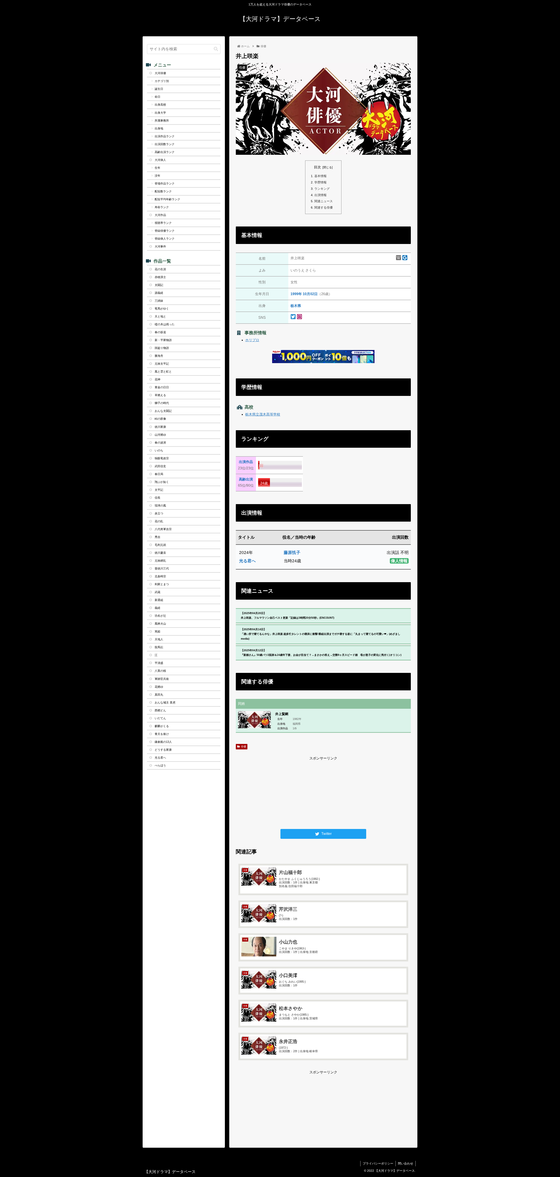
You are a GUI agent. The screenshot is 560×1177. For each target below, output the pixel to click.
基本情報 (320, 176)
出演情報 (320, 195)
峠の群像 (160, 418)
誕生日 (159, 89)
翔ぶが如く (162, 482)
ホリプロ (252, 340)
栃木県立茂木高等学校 (262, 414)
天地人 (159, 639)
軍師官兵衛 (162, 679)
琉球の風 (160, 505)
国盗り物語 (162, 348)
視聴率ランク (163, 223)
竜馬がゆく (162, 308)
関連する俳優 (323, 207)
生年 (157, 167)
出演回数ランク (165, 144)
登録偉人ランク (165, 238)
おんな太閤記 (163, 411)
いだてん (160, 718)
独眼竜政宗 (162, 458)
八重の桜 (160, 670)
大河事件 (160, 246)
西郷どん (160, 710)
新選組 (159, 600)
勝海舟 (159, 355)
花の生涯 (160, 269)
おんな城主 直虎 (165, 702)
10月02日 (310, 294)
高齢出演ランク (165, 152)
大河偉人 (160, 160)
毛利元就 (160, 545)
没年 (157, 175)
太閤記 (159, 285)
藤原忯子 (292, 552)
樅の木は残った (165, 324)
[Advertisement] (323, 792)
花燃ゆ (159, 686)
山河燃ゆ (160, 434)
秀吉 (157, 537)
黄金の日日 (162, 387)
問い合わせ (405, 1163)
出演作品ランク (165, 136)
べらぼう (160, 765)
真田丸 (159, 694)
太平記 (159, 489)
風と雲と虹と (163, 371)
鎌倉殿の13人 (163, 741)
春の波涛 (160, 442)
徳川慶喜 (160, 552)
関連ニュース (323, 201)
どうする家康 (163, 749)
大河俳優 (160, 73)
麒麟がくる (162, 726)
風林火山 (160, 623)
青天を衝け (162, 734)
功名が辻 (160, 615)
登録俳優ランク (165, 230)
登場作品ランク (165, 183)
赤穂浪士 (160, 277)
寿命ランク (162, 207)
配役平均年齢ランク (167, 199)
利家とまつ (162, 584)
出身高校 (160, 104)
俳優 (243, 746)
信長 (157, 497)
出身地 (159, 128)
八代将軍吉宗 (163, 529)
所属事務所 (162, 120)
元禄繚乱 (160, 560)
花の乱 (159, 521)
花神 (157, 379)
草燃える (160, 395)
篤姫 (157, 631)
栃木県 (295, 306)
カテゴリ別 (162, 81)
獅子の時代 (162, 403)
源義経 (159, 292)
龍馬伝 (159, 647)
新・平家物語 (163, 340)
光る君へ (247, 561)
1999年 (296, 294)
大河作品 (160, 215)
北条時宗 (160, 576)
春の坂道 (160, 332)
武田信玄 (160, 466)
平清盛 (159, 663)
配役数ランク (163, 191)
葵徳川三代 (162, 568)
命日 (157, 96)
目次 (317, 167)
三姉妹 (159, 300)
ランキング (322, 188)
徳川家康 (160, 426)
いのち (159, 450)
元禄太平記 (162, 363)
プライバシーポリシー (378, 1163)
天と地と (160, 316)
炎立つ (159, 513)
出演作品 (246, 462)
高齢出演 (246, 479)
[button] (216, 49)
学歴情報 (320, 182)
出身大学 (160, 112)
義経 (157, 607)
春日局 (159, 474)
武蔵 (157, 592)
